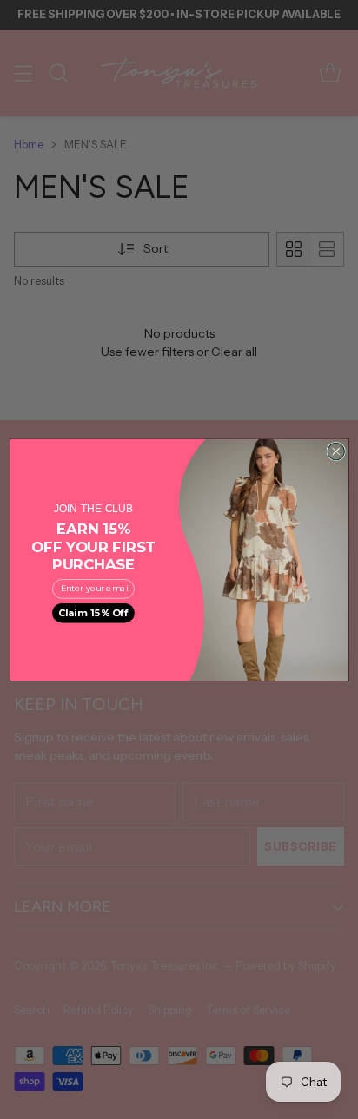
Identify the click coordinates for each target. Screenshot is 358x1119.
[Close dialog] (336, 451)
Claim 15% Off (93, 612)
